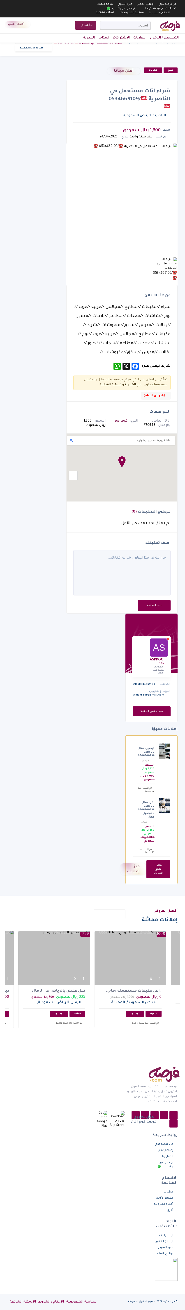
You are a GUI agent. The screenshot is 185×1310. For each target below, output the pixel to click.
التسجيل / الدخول (164, 38)
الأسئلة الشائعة (105, 13)
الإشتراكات (121, 38)
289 (161, 663)
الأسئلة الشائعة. (110, 384)
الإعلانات (139, 38)
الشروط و (129, 384)
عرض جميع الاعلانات (152, 711)
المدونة (89, 38)
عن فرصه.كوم (168, 4)
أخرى (170, 1210)
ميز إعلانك (133, 869)
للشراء (153, 1014)
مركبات (168, 1192)
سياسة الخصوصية (132, 13)
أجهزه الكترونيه (163, 1204)
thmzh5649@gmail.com (148, 695)
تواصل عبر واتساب (123, 8)
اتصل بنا (167, 1156)
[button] (121, 461)
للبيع (170, 70)
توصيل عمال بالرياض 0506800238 (146, 752)
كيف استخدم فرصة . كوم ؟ (160, 8)
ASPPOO (157, 660)
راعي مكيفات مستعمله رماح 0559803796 (135, 991)
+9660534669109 (143, 684)
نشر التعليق (154, 605)
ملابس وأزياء (164, 1198)
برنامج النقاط (105, 4)
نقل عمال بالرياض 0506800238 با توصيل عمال (146, 810)
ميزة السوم (125, 4)
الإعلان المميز (146, 4)
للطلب (77, 1014)
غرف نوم (153, 70)
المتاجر (103, 38)
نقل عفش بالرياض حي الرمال (58, 991)
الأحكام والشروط (159, 13)
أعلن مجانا (124, 71)
